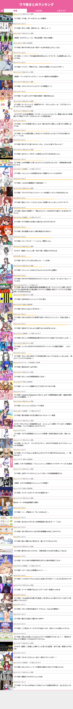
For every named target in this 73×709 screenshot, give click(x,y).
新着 (15, 10)
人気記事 (38, 10)
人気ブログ (61, 10)
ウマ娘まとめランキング (36, 4)
